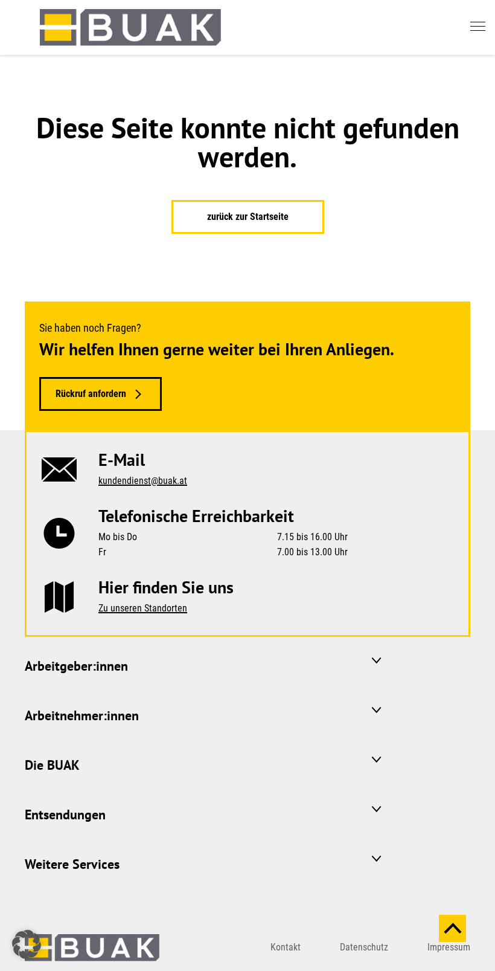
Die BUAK (52, 764)
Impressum (448, 947)
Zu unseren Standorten (142, 608)
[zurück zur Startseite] (130, 27)
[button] (26, 944)
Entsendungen (65, 814)
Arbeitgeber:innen (76, 665)
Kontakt (285, 947)
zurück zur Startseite (248, 216)
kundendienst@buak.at (142, 480)
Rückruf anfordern (91, 393)
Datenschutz (364, 947)
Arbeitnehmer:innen (82, 715)
